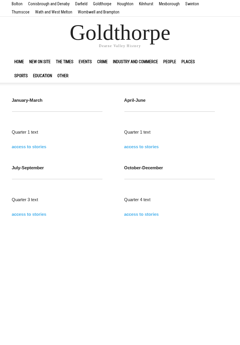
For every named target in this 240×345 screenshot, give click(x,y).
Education (42, 75)
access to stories (29, 146)
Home (19, 61)
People (169, 61)
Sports (21, 75)
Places (188, 61)
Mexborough (169, 3)
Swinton (192, 3)
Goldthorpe (102, 3)
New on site (40, 61)
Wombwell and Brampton (98, 12)
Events (85, 61)
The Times (64, 61)
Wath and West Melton (53, 12)
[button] (221, 62)
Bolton (17, 3)
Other (62, 75)
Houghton (125, 3)
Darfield (81, 3)
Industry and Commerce (135, 61)
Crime (102, 61)
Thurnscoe (21, 12)
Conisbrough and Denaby (49, 3)
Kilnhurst (146, 3)
